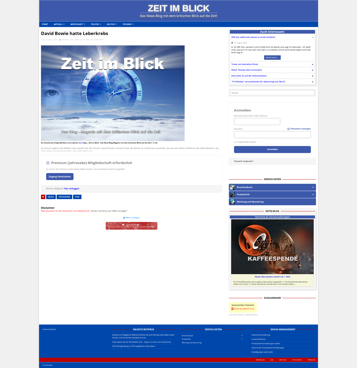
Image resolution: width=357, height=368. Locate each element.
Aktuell (58, 24)
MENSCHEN (99, 39)
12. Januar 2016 (51, 39)
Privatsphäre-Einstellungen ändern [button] (266, 343)
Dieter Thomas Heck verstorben (246, 70)
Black (51, 197)
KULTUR (89, 39)
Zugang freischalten (60, 176)
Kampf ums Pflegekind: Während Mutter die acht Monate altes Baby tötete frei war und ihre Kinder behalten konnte (143, 336)
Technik (127, 24)
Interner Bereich (49, 329)
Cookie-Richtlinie (258, 339)
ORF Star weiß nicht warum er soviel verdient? (253, 37)
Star (77, 197)
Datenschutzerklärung (261, 335)
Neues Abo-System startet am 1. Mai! (272, 276)
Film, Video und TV (77, 39)
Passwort (238, 128)
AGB (271, 360)
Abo (80, 143)
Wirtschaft (76, 24)
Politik (95, 24)
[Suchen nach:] (272, 93)
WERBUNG (311, 360)
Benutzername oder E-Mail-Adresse (250, 115)
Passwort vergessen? (243, 161)
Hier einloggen (71, 188)
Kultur (111, 24)
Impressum (260, 360)
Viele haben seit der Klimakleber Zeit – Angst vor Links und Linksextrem (141, 342)
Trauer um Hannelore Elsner (244, 64)
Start (45, 24)
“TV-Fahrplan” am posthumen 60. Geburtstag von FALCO (258, 81)
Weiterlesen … (272, 57)
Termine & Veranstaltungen (272, 216)
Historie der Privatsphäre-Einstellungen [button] (268, 347)
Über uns (282, 360)
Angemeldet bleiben (246, 142)
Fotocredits (297, 360)
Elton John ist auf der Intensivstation (249, 75)
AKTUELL (65, 39)
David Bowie (64, 197)
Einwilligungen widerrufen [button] (262, 352)
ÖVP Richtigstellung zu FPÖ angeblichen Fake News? (133, 346)
